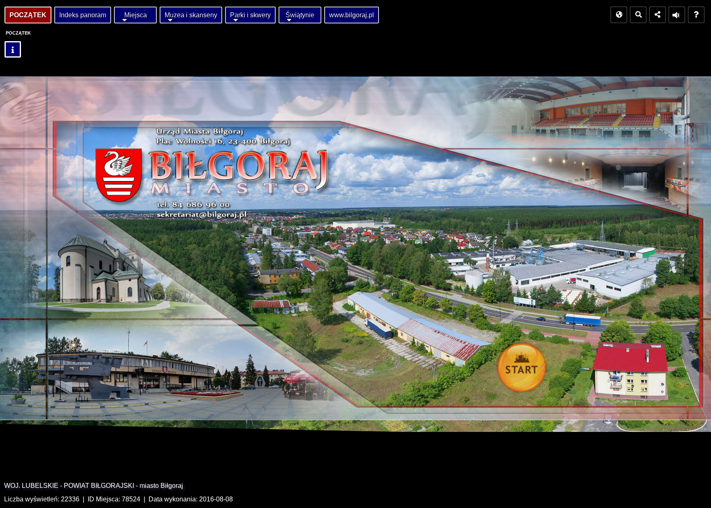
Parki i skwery (250, 15)
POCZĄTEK (27, 15)
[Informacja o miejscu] (13, 49)
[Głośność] (677, 15)
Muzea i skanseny (191, 15)
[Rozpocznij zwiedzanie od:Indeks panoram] (524, 370)
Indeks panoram (82, 15)
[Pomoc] (696, 15)
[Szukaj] (638, 15)
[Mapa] (619, 15)
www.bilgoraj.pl (351, 15)
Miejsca (135, 15)
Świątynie (300, 15)
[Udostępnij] (657, 15)
